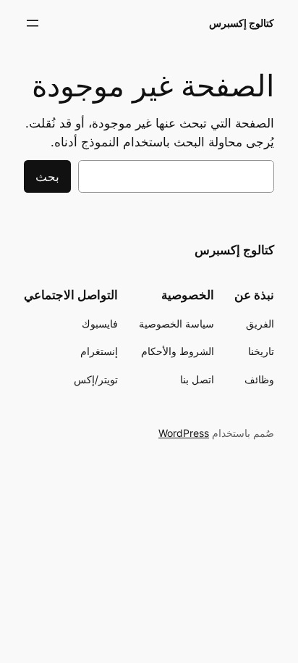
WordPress (183, 433)
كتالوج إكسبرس (241, 23)
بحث (47, 177)
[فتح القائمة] (32, 23)
